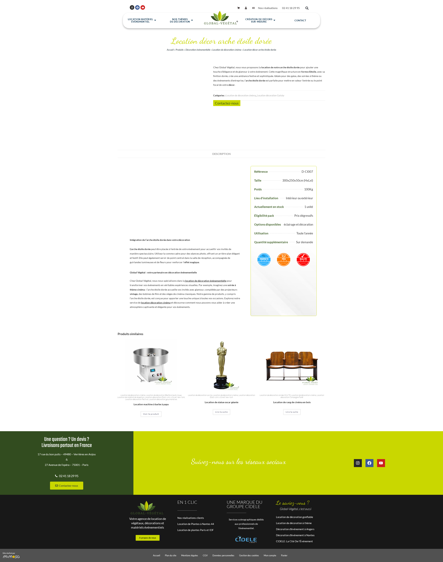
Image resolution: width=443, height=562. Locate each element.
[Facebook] (137, 7)
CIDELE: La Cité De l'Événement (294, 541)
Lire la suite (221, 412)
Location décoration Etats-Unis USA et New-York (165, 397)
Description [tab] (221, 153)
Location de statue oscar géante (221, 402)
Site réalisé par (9, 553)
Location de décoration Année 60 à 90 (275, 395)
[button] (307, 8)
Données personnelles (223, 555)
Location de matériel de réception (130, 397)
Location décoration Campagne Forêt (302, 396)
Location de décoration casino (200, 395)
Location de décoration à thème (294, 523)
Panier (284, 555)
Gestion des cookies (249, 555)
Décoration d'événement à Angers (295, 529)
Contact (300, 20)
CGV (205, 555)
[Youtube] (143, 7)
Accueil (170, 49)
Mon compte (270, 555)
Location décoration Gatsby (270, 95)
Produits (179, 49)
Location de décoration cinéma (226, 49)
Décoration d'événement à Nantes (295, 535)
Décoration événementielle (198, 49)
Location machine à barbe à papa (151, 404)
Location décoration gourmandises (163, 399)
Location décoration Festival (136, 399)
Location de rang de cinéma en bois (292, 402)
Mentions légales (189, 555)
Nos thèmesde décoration (180, 20)
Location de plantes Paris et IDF (195, 530)
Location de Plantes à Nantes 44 (195, 523)
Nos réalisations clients (190, 517)
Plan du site (170, 555)
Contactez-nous (227, 103)
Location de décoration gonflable (294, 517)
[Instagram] (132, 7)
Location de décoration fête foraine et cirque (163, 395)
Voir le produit (151, 414)
